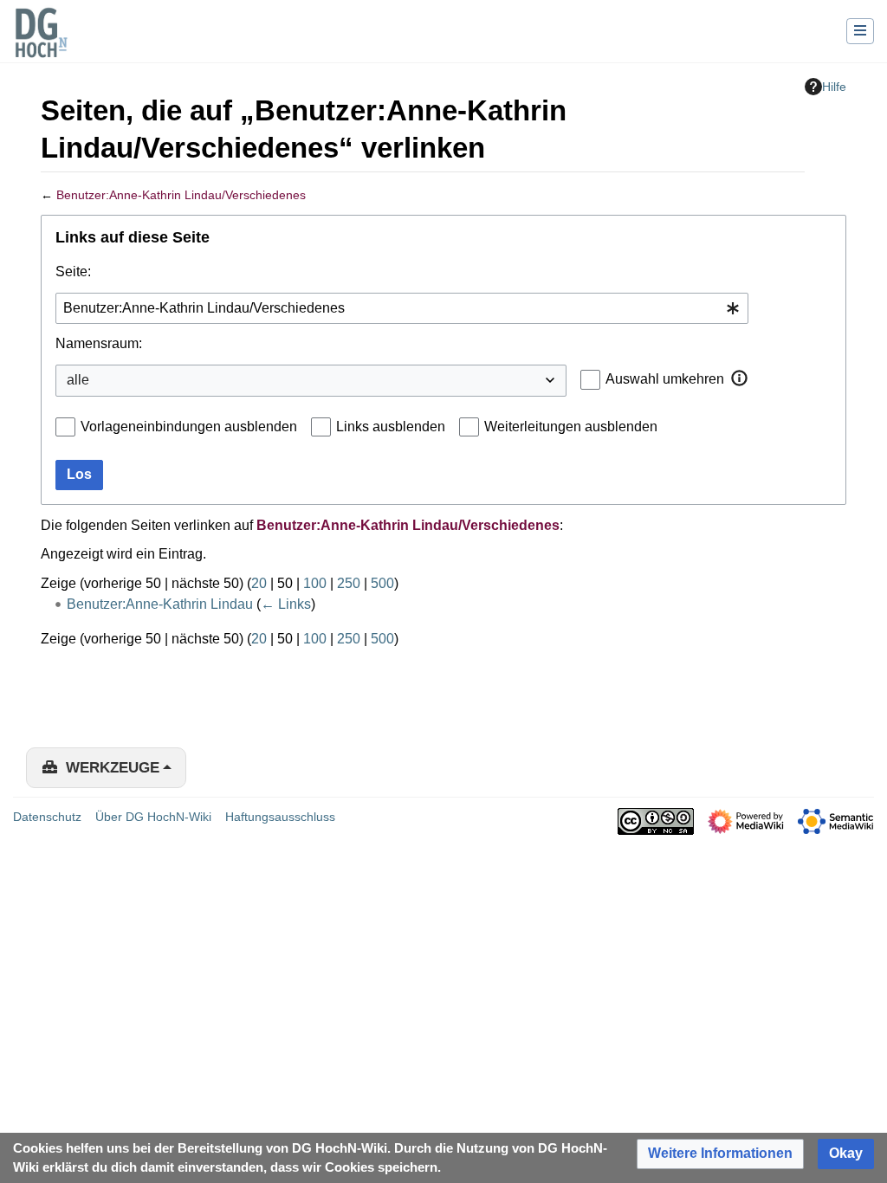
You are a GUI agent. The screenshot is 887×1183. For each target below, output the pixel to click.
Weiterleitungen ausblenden (570, 426)
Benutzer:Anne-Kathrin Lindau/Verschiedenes (181, 195)
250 (348, 583)
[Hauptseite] (40, 43)
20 (259, 583)
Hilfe (834, 87)
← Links (286, 604)
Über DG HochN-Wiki (153, 817)
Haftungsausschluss (280, 817)
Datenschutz (47, 817)
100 (315, 583)
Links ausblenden (390, 426)
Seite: (73, 271)
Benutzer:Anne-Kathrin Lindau (160, 604)
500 (382, 583)
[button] (739, 378)
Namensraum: (98, 343)
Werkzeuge (112, 768)
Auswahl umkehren (664, 379)
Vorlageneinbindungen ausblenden (189, 426)
